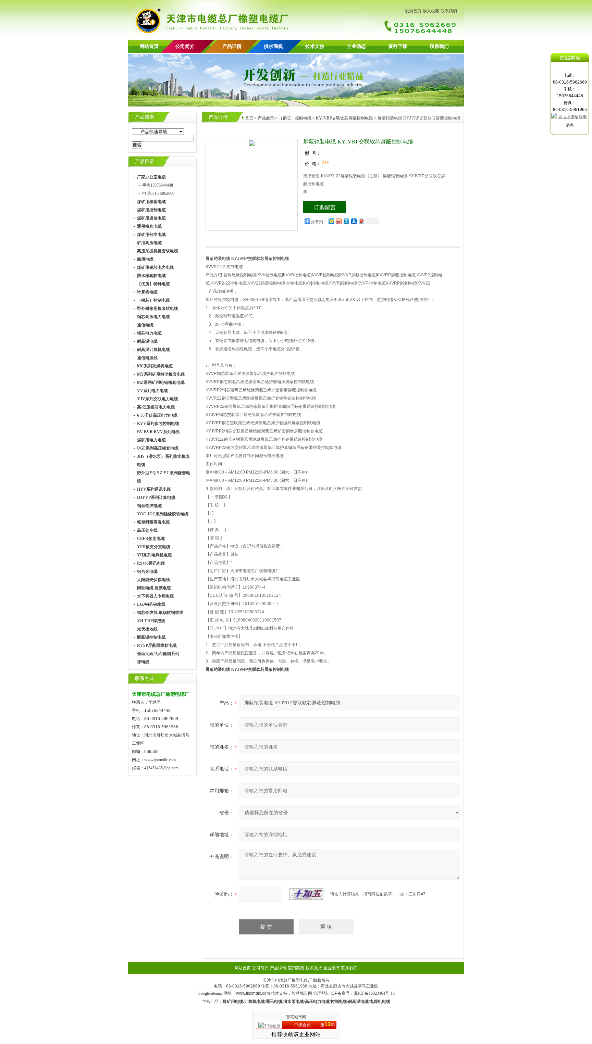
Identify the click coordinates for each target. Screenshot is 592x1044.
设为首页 (413, 11)
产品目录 (144, 161)
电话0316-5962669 (158, 193)
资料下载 (397, 46)
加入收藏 (431, 11)
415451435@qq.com (161, 768)
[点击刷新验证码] (306, 894)
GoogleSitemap (210, 993)
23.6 (325, 162)
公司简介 (260, 968)
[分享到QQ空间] (331, 221)
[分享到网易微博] (361, 221)
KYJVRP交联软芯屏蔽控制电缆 (344, 118)
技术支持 (314, 46)
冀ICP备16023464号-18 (374, 993)
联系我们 (449, 11)
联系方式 (144, 678)
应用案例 (296, 968)
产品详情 (232, 46)
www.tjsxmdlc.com (160, 759)
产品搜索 (144, 117)
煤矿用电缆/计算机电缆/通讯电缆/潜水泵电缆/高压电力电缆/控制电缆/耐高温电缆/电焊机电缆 (306, 1001)
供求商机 (273, 46)
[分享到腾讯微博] (346, 221)
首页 (249, 118)
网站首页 (149, 46)
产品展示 (266, 118)
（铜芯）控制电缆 (295, 118)
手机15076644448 (157, 185)
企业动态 (356, 46)
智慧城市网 (302, 993)
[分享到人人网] (353, 221)
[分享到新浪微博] (338, 221)
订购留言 (325, 207)
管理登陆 (321, 993)
